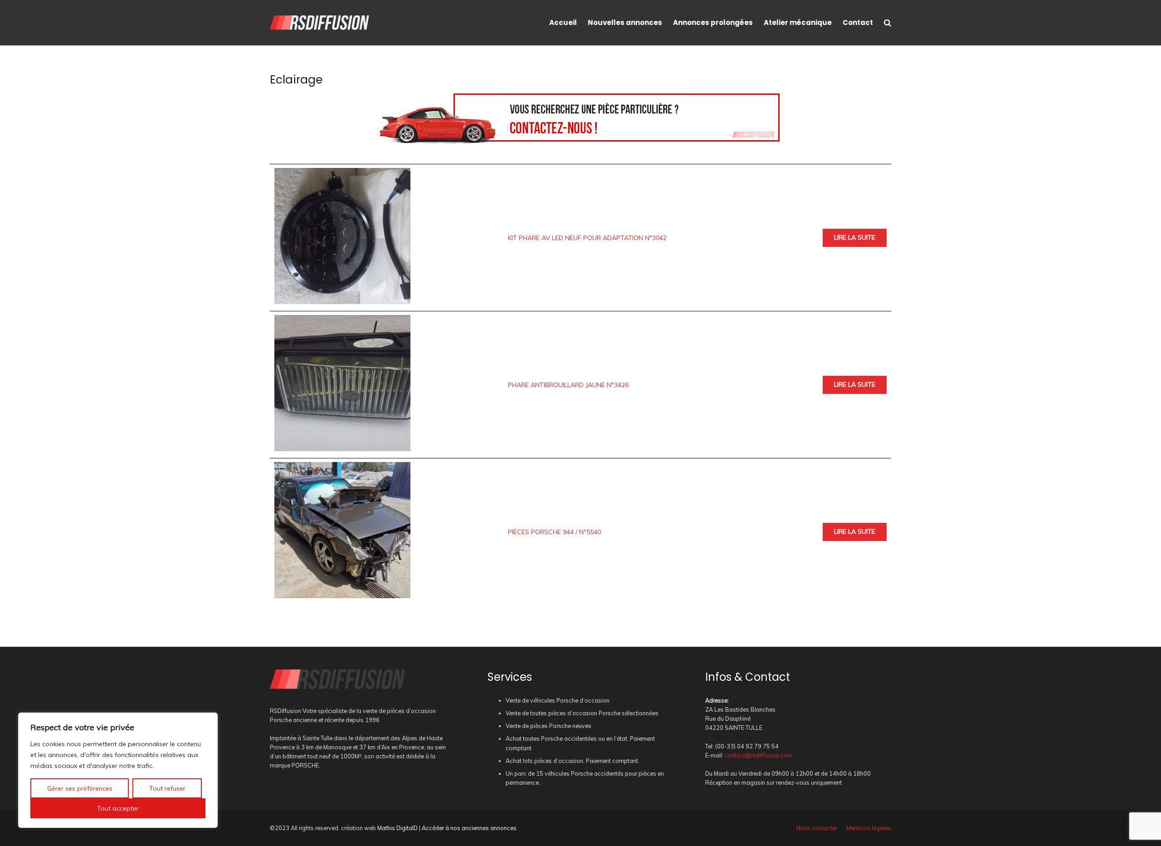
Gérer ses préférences (79, 788)
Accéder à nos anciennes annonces (469, 827)
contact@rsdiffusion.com (758, 755)
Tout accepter (118, 808)
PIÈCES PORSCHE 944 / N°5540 (554, 532)
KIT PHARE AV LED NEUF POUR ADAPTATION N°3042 (587, 238)
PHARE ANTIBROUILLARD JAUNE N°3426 (568, 385)
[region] (118, 770)
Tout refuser (167, 788)
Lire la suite (854, 237)
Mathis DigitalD (397, 827)
